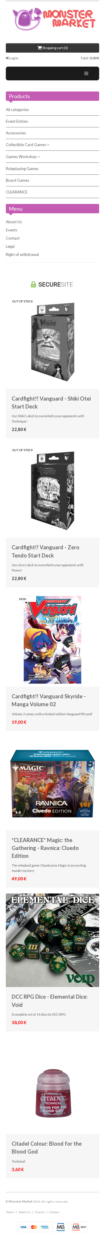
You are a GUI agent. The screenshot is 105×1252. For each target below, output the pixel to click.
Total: (89, 58)
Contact (13, 238)
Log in (13, 58)
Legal (10, 246)
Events (11, 230)
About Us (14, 221)
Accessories (16, 133)
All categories (17, 109)
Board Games (17, 180)
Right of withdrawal (22, 254)
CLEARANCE (16, 192)
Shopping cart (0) (55, 48)
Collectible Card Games (26, 144)
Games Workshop (22, 156)
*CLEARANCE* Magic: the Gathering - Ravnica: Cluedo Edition (45, 848)
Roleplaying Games (22, 168)
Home (10, 1212)
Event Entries (17, 121)
